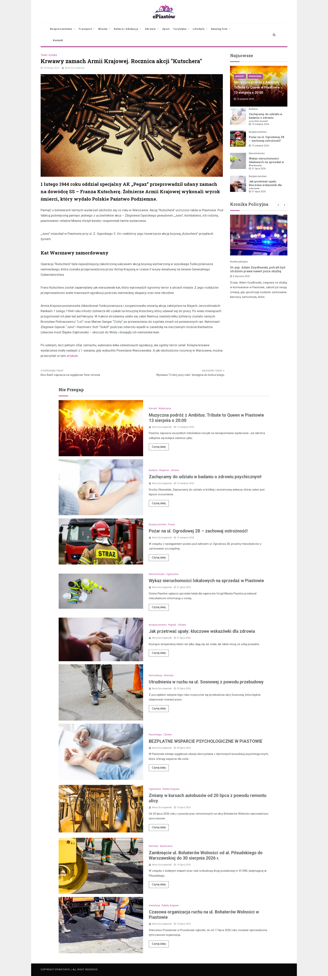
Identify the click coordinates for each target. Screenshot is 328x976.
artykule (72, 356)
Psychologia (155, 734)
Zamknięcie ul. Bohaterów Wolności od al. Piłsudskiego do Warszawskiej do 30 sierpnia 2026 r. (206, 855)
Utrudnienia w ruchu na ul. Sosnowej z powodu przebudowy (206, 682)
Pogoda (172, 624)
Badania (253, 109)
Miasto (102, 28)
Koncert (239, 76)
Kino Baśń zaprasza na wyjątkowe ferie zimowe (70, 375)
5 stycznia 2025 (241, 276)
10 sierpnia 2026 (260, 124)
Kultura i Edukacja (126, 28)
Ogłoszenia (172, 574)
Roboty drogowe (170, 789)
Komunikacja (155, 675)
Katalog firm (219, 28)
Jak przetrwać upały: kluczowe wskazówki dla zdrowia (265, 185)
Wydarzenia (255, 76)
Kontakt (58, 40)
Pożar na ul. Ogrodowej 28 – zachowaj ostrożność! (266, 138)
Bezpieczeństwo (61, 28)
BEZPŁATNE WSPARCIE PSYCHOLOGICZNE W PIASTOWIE (206, 741)
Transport (85, 28)
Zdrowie (150, 28)
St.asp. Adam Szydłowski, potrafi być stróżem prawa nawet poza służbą (257, 269)
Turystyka (179, 28)
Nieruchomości (257, 153)
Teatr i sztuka (49, 55)
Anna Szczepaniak (74, 68)
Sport (166, 28)
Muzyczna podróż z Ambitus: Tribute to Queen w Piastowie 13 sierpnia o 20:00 (257, 87)
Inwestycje (154, 905)
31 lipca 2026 (259, 168)
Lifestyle (198, 28)
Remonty (168, 675)
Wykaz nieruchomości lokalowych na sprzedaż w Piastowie (266, 162)
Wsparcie (164, 470)
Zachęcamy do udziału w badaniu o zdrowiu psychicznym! (265, 117)
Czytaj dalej (159, 446)
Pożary (171, 524)
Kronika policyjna (239, 261)
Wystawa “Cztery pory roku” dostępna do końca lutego (190, 375)
